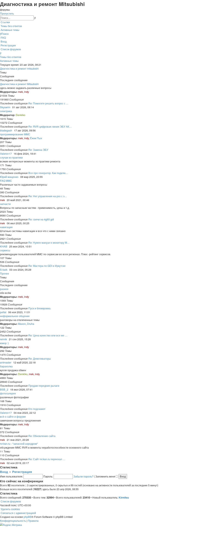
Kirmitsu (124, 497)
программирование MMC (15, 134)
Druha (30, 324)
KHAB (3, 246)
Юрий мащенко (9, 177)
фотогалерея (8, 393)
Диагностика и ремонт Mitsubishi (19, 84)
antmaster (5, 362)
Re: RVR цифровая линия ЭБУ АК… (50, 126)
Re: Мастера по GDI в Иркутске (47, 266)
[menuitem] (11, 26)
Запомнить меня (105, 476)
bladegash (6, 130)
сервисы (5, 250)
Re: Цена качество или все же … (47, 335)
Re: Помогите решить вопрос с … (48, 103)
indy (26, 92)
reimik (3, 339)
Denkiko (20, 115)
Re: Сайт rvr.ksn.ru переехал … (46, 459)
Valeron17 (6, 153)
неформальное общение (15, 316)
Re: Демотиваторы (39, 358)
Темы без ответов (10, 57)
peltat (3, 312)
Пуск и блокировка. (39, 308)
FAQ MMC (6, 181)
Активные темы (9, 61)
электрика (6, 111)
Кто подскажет (36, 409)
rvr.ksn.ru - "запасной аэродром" (19, 444)
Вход (4, 472)
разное (4, 289)
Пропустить (7, 13)
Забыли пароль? (83, 476)
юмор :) (4, 343)
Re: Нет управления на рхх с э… (47, 196)
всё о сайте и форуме (13, 416)
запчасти (5, 204)
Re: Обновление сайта (41, 436)
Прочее (4, 273)
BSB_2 (4, 389)
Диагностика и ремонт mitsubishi (19, 68)
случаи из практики (11, 157)
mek (20, 92)
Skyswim (5, 107)
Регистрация (22, 472)
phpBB (28, 517)
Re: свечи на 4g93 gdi (41, 219)
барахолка (6, 366)
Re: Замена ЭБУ (38, 150)
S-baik (3, 270)
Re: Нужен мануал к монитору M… (49, 242)
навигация (6, 227)
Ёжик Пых (36, 138)
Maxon (22, 324)
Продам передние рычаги (43, 386)
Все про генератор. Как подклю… (48, 173)
